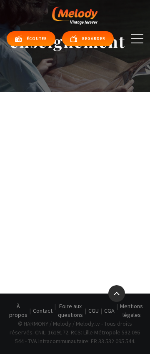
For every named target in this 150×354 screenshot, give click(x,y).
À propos (18, 310)
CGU (93, 310)
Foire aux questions (70, 310)
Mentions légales (131, 310)
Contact (42, 310)
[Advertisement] (75, 171)
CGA (109, 310)
